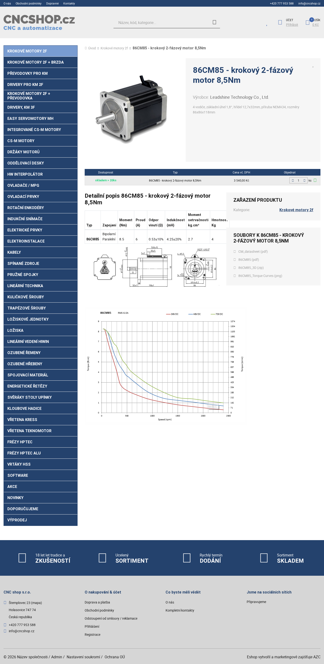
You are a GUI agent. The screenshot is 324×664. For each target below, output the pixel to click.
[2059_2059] (315, 180)
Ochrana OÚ (115, 656)
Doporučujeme (22, 509)
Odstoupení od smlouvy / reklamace (111, 618)
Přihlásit (292, 25)
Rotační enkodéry (25, 208)
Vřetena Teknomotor (29, 431)
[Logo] (39, 22)
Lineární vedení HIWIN (28, 341)
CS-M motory (20, 141)
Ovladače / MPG (23, 185)
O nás (7, 3)
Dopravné (52, 3)
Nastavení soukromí (83, 656)
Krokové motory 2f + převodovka (28, 95)
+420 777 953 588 (282, 3)
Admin (56, 656)
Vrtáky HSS (19, 464)
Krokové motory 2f (27, 51)
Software (17, 475)
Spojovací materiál (27, 375)
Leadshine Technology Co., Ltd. (239, 97)
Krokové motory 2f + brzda (35, 62)
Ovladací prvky (23, 196)
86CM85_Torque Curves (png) (260, 275)
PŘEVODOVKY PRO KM (27, 73)
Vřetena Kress (22, 419)
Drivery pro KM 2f (25, 84)
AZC (316, 656)
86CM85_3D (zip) (251, 267)
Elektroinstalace (26, 241)
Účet (289, 20)
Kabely (14, 252)
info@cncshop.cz (309, 3)
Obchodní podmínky (29, 3)
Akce (12, 486)
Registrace (92, 634)
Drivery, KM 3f (21, 107)
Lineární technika (25, 286)
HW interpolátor (25, 174)
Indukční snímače (24, 219)
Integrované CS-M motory (34, 129)
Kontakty (69, 3)
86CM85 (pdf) (248, 259)
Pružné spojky (22, 274)
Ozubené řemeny (24, 353)
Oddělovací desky (25, 163)
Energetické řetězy (27, 386)
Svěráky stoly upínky (29, 397)
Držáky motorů (23, 152)
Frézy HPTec (19, 442)
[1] (214, 22)
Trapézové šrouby (26, 308)
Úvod (92, 48)
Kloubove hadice (24, 408)
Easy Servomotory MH (30, 118)
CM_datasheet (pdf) (253, 251)
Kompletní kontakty (180, 610)
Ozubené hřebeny (24, 364)
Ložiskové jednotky (28, 319)
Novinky (15, 498)
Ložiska (15, 330)
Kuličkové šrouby (25, 297)
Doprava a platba (97, 602)
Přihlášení (92, 626)
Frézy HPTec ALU (24, 453)
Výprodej (17, 520)
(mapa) (36, 602)
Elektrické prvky (24, 230)
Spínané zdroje (23, 263)
